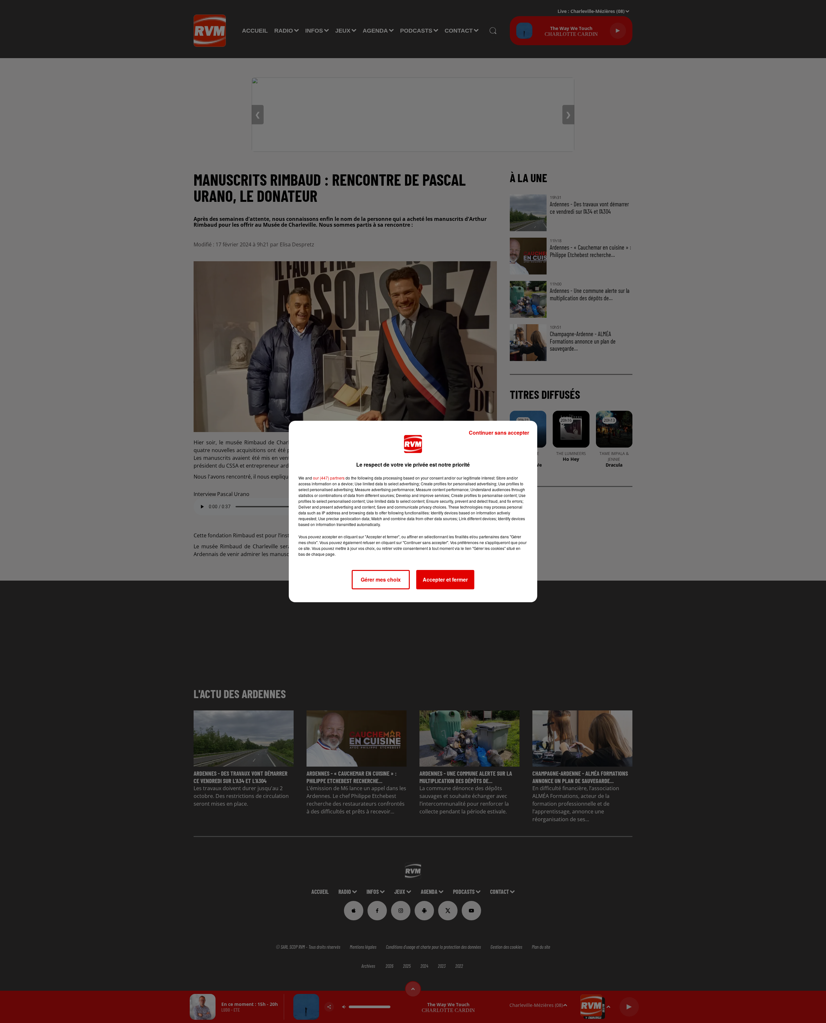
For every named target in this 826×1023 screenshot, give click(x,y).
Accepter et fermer (445, 579)
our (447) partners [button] (329, 477)
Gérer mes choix (381, 579)
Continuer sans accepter (499, 432)
